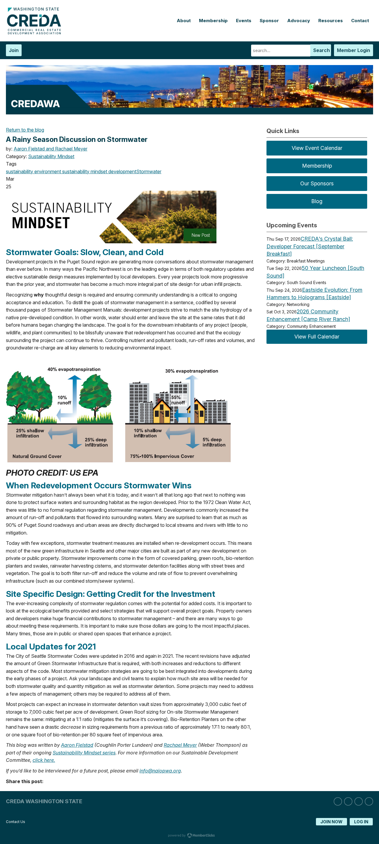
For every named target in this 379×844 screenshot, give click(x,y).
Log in (361, 821)
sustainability (19, 171)
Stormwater (148, 171)
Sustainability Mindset (51, 156)
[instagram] (348, 801)
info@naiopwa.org (160, 771)
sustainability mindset (84, 171)
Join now (331, 821)
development (121, 171)
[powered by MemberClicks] (189, 836)
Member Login (353, 50)
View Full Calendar (316, 336)
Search (321, 50)
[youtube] (369, 801)
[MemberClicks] (35, 33)
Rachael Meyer (180, 745)
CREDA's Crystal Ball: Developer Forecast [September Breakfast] (309, 246)
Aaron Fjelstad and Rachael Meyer (50, 149)
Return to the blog (25, 130)
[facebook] (358, 801)
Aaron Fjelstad (77, 745)
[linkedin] (338, 801)
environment (47, 171)
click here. (44, 760)
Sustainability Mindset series (84, 753)
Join (14, 50)
